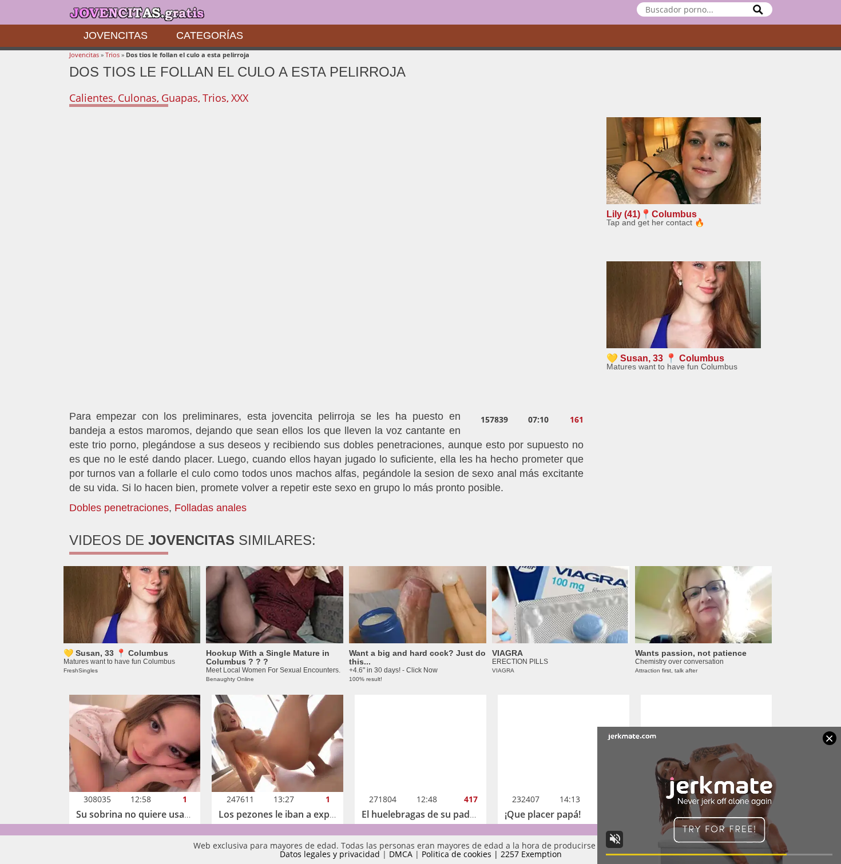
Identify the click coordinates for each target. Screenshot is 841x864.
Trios (112, 54)
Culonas (137, 98)
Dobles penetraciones (119, 507)
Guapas (179, 98)
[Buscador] (758, 9)
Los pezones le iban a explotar (284, 814)
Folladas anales (210, 507)
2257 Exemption (531, 854)
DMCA (400, 854)
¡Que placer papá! (543, 814)
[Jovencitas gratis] (146, 12)
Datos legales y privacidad (330, 854)
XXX (239, 98)
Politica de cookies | (461, 854)
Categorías (209, 35)
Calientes (91, 98)
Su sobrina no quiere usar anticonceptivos (168, 814)
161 (577, 419)
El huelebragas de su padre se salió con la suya (463, 814)
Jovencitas (116, 35)
